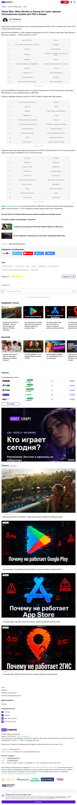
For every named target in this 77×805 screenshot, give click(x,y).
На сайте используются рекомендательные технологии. (18, 773)
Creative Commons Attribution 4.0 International (43, 767)
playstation (18, 266)
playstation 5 (7, 266)
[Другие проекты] (8, 2)
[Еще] (74, 2)
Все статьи (13, 465)
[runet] (3, 780)
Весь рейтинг (11, 404)
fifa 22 (34, 266)
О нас (3, 687)
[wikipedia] (22, 780)
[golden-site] (10, 780)
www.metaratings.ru (23, 736)
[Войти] (71, 2)
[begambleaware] (47, 780)
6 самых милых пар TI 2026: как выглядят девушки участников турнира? (10, 357)
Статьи (5, 465)
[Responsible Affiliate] (8, 785)
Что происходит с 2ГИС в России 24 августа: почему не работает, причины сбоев (30, 674)
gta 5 (27, 266)
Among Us (34, 270)
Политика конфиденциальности (11, 695)
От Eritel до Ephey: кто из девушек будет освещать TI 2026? (33, 356)
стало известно (12, 206)
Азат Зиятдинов (15, 19)
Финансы (4, 704)
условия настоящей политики (57, 797)
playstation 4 (54, 266)
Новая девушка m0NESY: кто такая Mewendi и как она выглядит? (54, 356)
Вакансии (4, 690)
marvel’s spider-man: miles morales (15, 270)
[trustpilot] (34, 780)
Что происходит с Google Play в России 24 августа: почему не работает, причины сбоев (33, 325)
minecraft (42, 266)
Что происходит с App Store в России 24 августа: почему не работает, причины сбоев (54, 325)
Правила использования (8, 693)
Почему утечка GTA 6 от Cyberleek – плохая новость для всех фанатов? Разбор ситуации (10, 326)
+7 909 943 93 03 (12, 760)
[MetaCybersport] (9, 729)
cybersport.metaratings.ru (17, 244)
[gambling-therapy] (59, 780)
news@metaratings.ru (13, 758)
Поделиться (67, 276)
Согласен (38, 802)
